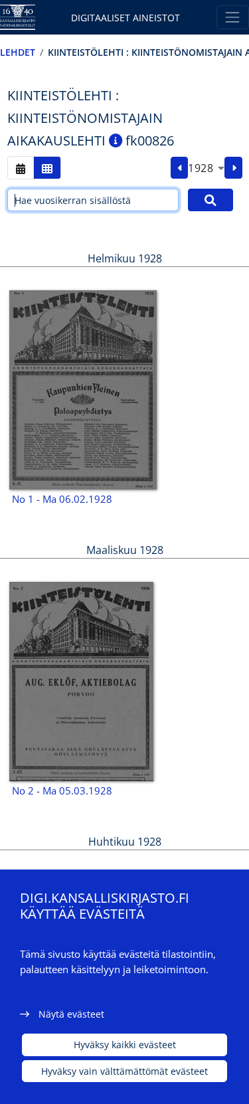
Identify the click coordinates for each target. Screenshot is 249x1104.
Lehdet (17, 52)
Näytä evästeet (71, 1014)
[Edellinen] (180, 168)
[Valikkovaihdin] (232, 17)
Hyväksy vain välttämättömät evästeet (124, 1071)
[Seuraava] (233, 168)
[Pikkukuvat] (47, 168)
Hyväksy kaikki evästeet (125, 1044)
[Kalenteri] (20, 168)
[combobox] (206, 168)
